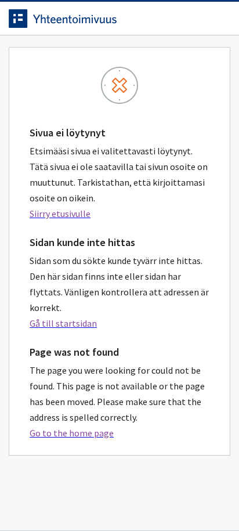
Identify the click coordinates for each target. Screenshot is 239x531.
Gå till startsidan (63, 323)
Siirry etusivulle (60, 213)
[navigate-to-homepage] (119, 18)
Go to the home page (72, 433)
